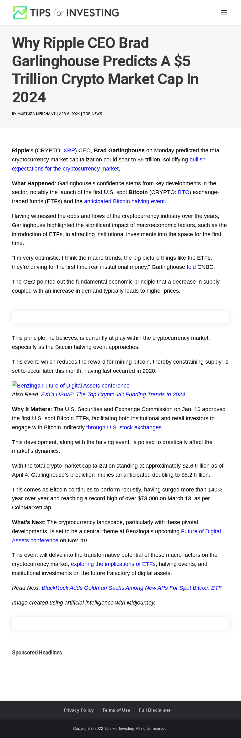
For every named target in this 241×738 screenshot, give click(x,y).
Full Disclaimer (154, 710)
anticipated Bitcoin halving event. (125, 201)
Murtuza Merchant (37, 113)
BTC (183, 192)
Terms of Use (116, 710)
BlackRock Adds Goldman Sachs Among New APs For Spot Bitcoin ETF (132, 588)
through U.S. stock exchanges (124, 427)
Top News (92, 113)
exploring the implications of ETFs (113, 564)
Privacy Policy (79, 710)
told (191, 267)
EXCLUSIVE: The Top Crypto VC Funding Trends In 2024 (113, 394)
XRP (69, 150)
